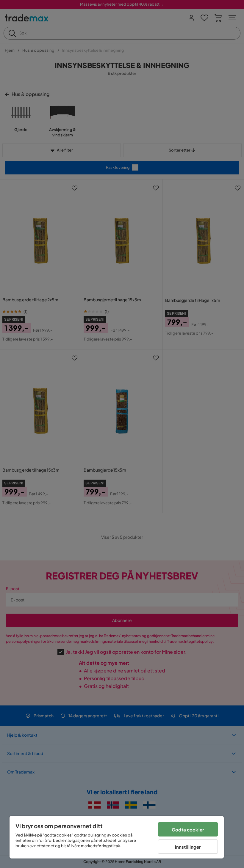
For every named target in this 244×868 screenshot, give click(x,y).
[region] (117, 837)
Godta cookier (188, 829)
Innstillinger (188, 847)
